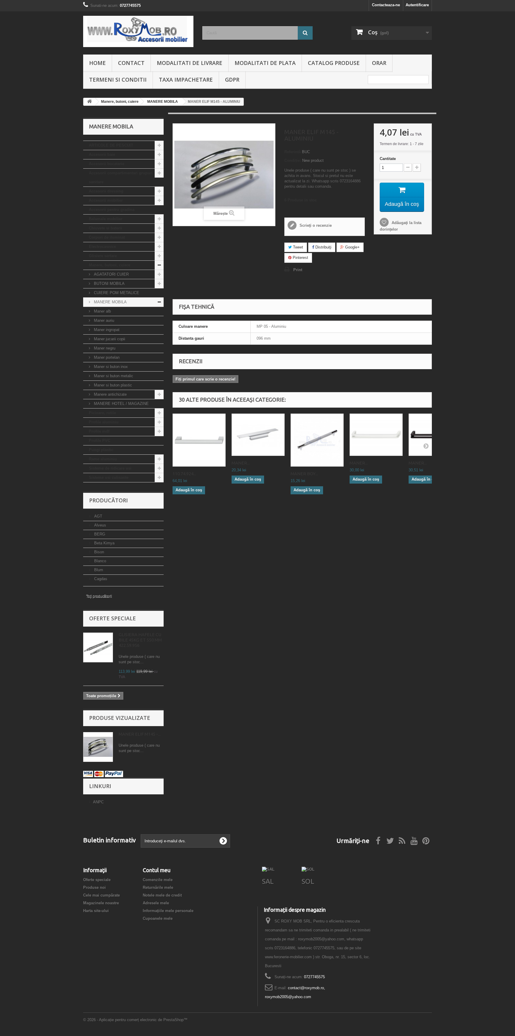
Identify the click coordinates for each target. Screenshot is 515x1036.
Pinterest (299, 257)
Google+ (352, 247)
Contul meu (156, 870)
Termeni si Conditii (118, 79)
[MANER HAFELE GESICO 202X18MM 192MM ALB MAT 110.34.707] (376, 435)
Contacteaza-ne (386, 5)
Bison (98, 552)
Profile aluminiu (104, 422)
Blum (98, 570)
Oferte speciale (112, 618)
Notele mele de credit (162, 895)
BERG (99, 534)
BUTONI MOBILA (109, 283)
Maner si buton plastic (112, 385)
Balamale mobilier (105, 219)
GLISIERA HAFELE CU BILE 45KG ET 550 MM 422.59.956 (140, 640)
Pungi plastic (101, 450)
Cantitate (388, 158)
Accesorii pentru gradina (111, 209)
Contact (131, 62)
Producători (108, 500)
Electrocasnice (102, 246)
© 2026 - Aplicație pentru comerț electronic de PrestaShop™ (135, 1020)
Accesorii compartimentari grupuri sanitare (121, 177)
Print (297, 270)
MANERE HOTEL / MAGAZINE (121, 403)
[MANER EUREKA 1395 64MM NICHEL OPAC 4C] (258, 435)
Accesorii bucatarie (106, 163)
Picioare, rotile (102, 413)
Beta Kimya (103, 543)
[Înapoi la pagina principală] (89, 101)
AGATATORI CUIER (111, 274)
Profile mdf (99, 431)
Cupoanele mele (158, 918)
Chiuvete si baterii (105, 228)
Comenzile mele (158, 879)
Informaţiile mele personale (168, 910)
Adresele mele (156, 903)
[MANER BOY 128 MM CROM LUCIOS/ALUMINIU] (317, 440)
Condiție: (292, 160)
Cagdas (100, 579)
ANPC (98, 802)
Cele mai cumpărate (101, 895)
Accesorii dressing (106, 191)
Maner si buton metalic (113, 376)
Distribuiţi (322, 247)
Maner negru (104, 348)
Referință (292, 152)
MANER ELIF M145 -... (140, 734)
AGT (97, 516)
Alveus (99, 525)
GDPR (232, 79)
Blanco (99, 561)
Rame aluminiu (103, 459)
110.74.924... (184, 473)
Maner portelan (106, 357)
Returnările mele (158, 887)
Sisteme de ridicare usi (110, 468)
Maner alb (102, 311)
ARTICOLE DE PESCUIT (111, 145)
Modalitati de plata (265, 62)
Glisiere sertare (103, 256)
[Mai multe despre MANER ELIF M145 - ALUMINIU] (98, 747)
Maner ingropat (106, 329)
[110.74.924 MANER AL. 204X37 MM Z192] (199, 440)
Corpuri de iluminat (107, 237)
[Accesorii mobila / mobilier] (138, 31)
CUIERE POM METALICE (116, 293)
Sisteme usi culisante (108, 477)
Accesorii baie (102, 154)
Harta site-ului (96, 910)
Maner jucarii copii (109, 339)
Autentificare (417, 5)
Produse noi (94, 887)
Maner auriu (103, 320)
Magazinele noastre (101, 903)
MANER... (241, 462)
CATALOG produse (334, 62)
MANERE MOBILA (110, 302)
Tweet (297, 247)
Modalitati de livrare (189, 62)
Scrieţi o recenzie (315, 225)
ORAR (379, 62)
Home (97, 62)
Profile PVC (99, 440)
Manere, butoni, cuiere (109, 265)
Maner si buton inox (110, 366)
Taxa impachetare (186, 79)
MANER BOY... (304, 473)
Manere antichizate (110, 394)
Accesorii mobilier (106, 200)
